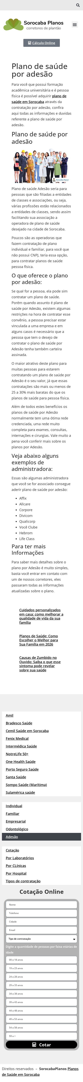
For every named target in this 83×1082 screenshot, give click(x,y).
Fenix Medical (17, 738)
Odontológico (17, 829)
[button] (78, 5)
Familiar (12, 813)
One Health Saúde (21, 761)
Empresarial (16, 821)
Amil (9, 715)
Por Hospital (16, 873)
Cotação (12, 850)
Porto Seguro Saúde (22, 769)
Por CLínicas (16, 865)
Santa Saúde (16, 777)
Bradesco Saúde (19, 723)
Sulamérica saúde (20, 792)
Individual (14, 806)
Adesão (12, 836)
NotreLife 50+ (17, 754)
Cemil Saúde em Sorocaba (27, 730)
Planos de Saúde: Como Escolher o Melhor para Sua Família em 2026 (38, 640)
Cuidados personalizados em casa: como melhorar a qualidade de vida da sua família (41, 616)
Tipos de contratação (23, 881)
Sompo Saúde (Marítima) (26, 784)
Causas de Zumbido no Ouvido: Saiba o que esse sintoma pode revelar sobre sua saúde (40, 663)
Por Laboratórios (20, 858)
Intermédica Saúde (21, 746)
